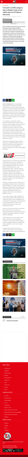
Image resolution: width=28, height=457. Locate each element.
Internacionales (7, 373)
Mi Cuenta (6, 395)
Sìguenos (6, 416)
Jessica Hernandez (17, 16)
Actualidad (5, 5)
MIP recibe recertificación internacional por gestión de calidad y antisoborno (14, 303)
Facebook (6, 423)
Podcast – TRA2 (7, 407)
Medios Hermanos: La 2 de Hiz (10, 409)
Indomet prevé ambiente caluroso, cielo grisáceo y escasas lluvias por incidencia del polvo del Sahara (14, 287)
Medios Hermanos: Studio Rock (10, 414)
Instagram (6, 430)
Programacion (7, 368)
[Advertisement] (14, 81)
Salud (5, 382)
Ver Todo (22, 316)
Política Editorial (7, 400)
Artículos (6, 387)
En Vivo (5, 402)
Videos (5, 389)
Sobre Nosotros (7, 398)
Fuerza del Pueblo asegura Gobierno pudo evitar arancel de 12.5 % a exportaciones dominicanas (14, 270)
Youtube (6, 425)
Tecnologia (6, 380)
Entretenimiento (7, 377)
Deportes (6, 375)
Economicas (6, 384)
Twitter (5, 427)
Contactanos (7, 405)
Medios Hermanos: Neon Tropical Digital (12, 412)
